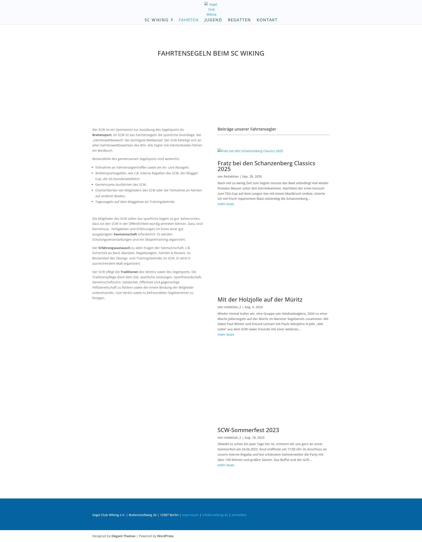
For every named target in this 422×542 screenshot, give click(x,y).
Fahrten (189, 20)
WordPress (165, 536)
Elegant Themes (123, 536)
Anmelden (239, 515)
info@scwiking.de (215, 515)
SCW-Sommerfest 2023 (248, 430)
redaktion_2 (232, 307)
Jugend (213, 20)
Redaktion (231, 176)
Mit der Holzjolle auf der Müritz (260, 299)
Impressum (190, 515)
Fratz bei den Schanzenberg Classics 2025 (266, 166)
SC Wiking (157, 20)
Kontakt (267, 20)
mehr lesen (226, 204)
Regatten (239, 20)
